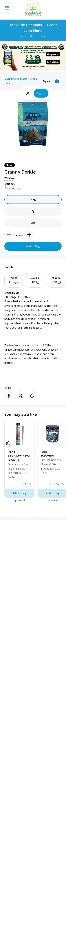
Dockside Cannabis (33, 9)
